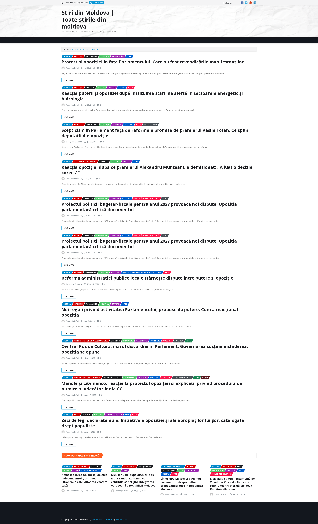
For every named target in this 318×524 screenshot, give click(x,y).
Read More (68, 80)
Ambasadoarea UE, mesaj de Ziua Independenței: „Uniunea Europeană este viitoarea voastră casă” (84, 480)
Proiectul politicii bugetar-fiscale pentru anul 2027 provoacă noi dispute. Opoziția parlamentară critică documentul (149, 206)
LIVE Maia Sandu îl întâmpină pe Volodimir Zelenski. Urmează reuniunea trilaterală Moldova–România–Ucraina (232, 484)
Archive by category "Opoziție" (85, 49)
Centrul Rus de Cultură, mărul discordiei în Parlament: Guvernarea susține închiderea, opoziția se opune (154, 349)
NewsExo (108, 519)
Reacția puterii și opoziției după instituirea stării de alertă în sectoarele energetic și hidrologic (152, 95)
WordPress (97, 519)
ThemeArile (121, 519)
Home (66, 49)
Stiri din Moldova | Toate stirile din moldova (87, 19)
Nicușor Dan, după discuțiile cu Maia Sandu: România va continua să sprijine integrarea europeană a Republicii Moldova (133, 480)
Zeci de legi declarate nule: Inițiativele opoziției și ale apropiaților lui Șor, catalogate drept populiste (152, 423)
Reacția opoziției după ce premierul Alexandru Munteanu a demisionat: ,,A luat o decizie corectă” (156, 169)
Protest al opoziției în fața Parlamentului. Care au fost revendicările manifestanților (152, 62)
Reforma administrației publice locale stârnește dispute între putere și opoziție (147, 278)
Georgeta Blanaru (74, 141)
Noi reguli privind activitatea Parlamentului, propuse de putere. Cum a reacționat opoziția (149, 312)
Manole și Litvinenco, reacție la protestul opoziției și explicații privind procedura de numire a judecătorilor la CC (151, 386)
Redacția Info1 (72, 68)
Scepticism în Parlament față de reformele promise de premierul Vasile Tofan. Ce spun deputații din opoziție (154, 132)
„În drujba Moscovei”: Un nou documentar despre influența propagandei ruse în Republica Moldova (181, 484)
